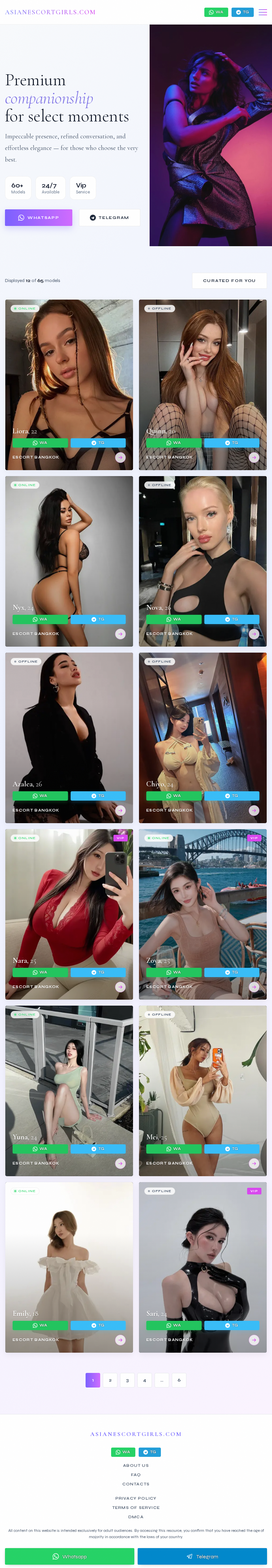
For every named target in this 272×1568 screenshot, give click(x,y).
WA (220, 12)
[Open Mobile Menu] (263, 12)
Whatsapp (74, 1556)
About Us (136, 1465)
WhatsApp (43, 217)
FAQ (136, 1474)
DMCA (136, 1517)
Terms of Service (136, 1507)
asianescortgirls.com (50, 12)
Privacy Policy (136, 1498)
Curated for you (229, 280)
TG (246, 12)
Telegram (114, 217)
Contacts (136, 1484)
